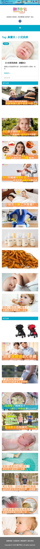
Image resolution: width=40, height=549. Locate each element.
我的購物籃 (21, 17)
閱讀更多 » (7, 73)
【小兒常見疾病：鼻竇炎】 (15, 63)
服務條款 (9, 541)
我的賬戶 (27, 17)
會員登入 (14, 17)
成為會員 (9, 17)
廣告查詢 (31, 541)
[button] (20, 27)
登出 (32, 17)
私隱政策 (16, 541)
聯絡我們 (24, 541)
